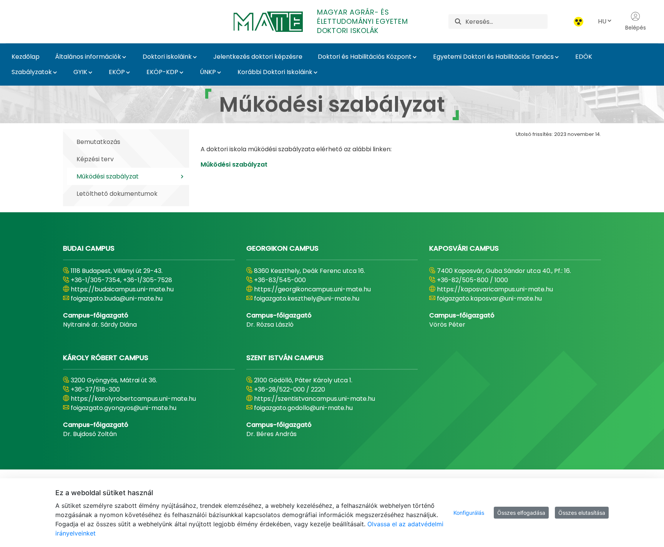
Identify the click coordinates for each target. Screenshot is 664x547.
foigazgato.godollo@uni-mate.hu (303, 407)
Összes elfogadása (521, 512)
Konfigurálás (468, 512)
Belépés (635, 27)
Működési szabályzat (234, 164)
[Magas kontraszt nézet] (578, 22)
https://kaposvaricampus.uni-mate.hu (495, 289)
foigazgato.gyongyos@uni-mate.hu (123, 407)
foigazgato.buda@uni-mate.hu (117, 298)
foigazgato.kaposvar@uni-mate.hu (489, 298)
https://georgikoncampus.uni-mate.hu (312, 289)
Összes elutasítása (581, 512)
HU (602, 21)
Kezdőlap (26, 56)
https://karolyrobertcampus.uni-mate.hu (133, 398)
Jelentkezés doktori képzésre (257, 56)
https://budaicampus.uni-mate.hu (122, 289)
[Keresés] (458, 22)
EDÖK (583, 56)
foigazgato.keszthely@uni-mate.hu (306, 298)
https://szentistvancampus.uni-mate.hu (314, 398)
